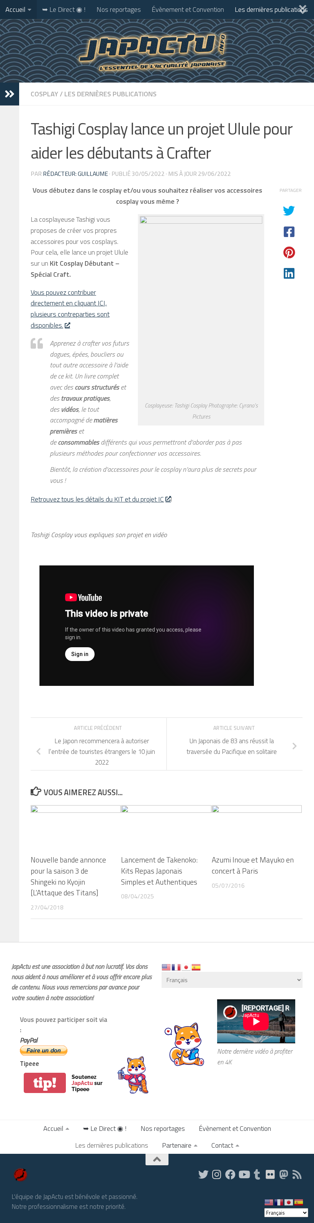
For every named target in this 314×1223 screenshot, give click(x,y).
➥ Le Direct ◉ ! (64, 9)
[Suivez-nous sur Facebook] (230, 1174)
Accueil (15, 9)
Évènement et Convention (188, 9)
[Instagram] (217, 1174)
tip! (44, 1082)
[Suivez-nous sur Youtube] (244, 1174)
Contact (222, 1145)
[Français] (177, 966)
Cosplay (44, 94)
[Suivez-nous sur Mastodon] (284, 1174)
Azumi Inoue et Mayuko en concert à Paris (253, 865)
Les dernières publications (271, 9)
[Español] (196, 966)
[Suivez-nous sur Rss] (297, 1174)
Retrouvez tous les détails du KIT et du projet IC (97, 499)
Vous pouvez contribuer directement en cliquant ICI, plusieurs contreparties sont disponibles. (70, 308)
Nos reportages (118, 9)
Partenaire (176, 1145)
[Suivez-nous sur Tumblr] (257, 1174)
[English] (167, 966)
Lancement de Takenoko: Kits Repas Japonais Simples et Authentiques (159, 870)
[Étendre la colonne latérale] (9, 94)
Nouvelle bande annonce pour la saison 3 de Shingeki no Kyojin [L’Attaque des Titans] (68, 876)
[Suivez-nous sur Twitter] (203, 1174)
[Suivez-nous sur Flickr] (270, 1174)
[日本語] (186, 966)
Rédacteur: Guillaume (75, 173)
